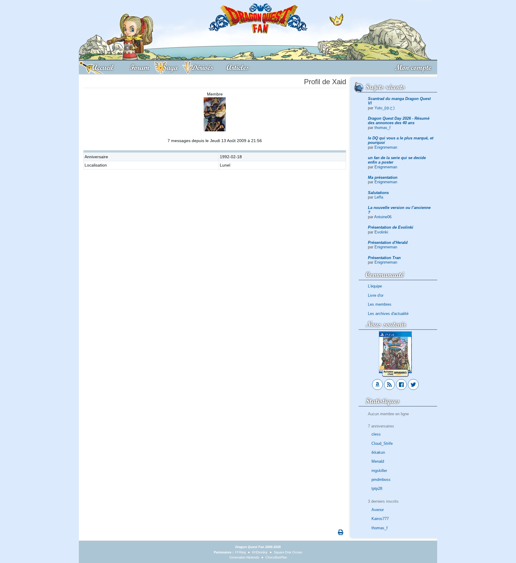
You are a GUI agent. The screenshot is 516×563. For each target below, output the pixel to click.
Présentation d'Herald (388, 242)
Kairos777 (380, 518)
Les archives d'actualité (388, 313)
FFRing (240, 552)
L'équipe (375, 286)
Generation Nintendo (244, 557)
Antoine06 (382, 217)
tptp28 (376, 488)
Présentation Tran (384, 258)
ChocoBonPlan (276, 557)
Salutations (378, 192)
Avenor (377, 509)
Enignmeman (385, 147)
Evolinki (381, 232)
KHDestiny (260, 552)
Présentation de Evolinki (390, 227)
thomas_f (382, 127)
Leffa (378, 197)
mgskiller (379, 470)
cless (376, 434)
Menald (377, 461)
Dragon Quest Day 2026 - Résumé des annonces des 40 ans (398, 120)
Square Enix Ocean (288, 552)
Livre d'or (375, 295)
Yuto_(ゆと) (384, 108)
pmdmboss (381, 479)
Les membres (379, 304)
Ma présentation (382, 177)
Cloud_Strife (382, 443)
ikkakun (378, 452)
